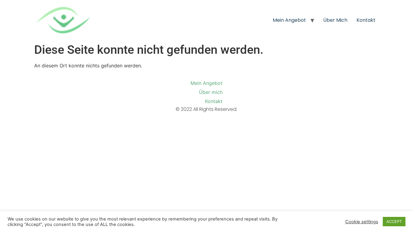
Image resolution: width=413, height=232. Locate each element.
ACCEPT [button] (394, 221)
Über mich (335, 20)
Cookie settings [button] (361, 221)
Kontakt (366, 20)
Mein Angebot (289, 20)
